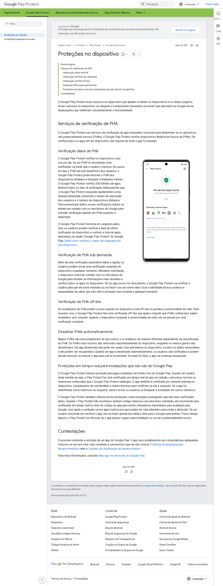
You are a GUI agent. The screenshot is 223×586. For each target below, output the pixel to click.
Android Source (167, 528)
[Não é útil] (197, 45)
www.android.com (169, 533)
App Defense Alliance (117, 12)
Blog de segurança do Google (121, 533)
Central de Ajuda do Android (174, 516)
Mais (139, 12)
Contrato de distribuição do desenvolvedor (114, 448)
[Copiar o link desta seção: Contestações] (88, 432)
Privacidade (81, 578)
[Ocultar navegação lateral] (42, 579)
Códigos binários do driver (65, 544)
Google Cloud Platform (150, 564)
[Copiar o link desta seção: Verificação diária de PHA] (101, 151)
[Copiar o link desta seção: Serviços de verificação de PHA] (121, 124)
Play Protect (28, 4)
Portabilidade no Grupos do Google (124, 550)
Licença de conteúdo (153, 485)
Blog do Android (114, 528)
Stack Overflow (167, 544)
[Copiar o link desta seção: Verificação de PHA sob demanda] (115, 255)
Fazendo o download (62, 528)
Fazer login (212, 4)
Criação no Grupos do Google (121, 544)
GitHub (54, 550)
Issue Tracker (166, 550)
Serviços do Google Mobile (173, 539)
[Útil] (191, 45)
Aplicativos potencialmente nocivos (77, 12)
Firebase (126, 564)
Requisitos (57, 522)
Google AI (175, 564)
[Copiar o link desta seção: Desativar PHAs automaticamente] (116, 332)
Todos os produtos (197, 564)
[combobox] (156, 4)
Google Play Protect (37, 12)
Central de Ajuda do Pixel (173, 522)
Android (94, 564)
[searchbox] (23, 24)
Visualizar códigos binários (65, 533)
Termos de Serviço (61, 578)
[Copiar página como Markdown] (134, 54)
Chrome (110, 564)
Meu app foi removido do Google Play (122, 455)
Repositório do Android (63, 516)
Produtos (80, 45)
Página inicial (11, 12)
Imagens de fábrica (61, 539)
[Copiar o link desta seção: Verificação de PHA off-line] (104, 302)
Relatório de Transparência (120, 539)
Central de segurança (117, 522)
